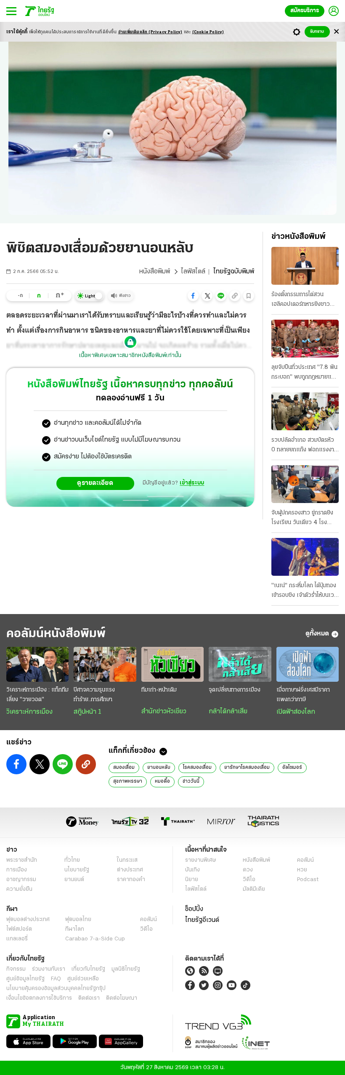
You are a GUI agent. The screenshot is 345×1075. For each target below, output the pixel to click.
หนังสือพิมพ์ (154, 271)
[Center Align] (336, 32)
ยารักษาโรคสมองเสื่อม (247, 767)
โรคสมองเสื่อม (197, 767)
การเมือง (16, 870)
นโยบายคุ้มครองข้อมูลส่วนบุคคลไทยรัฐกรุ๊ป (56, 988)
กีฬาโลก (74, 929)
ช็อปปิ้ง (194, 909)
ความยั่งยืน (19, 889)
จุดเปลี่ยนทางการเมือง (234, 690)
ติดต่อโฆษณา (121, 998)
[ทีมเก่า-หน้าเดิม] (172, 664)
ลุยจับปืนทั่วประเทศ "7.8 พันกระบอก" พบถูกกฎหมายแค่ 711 (304, 373)
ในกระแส (127, 860)
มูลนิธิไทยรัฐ (125, 969)
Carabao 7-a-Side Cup (95, 939)
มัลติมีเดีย (254, 889)
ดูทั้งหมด (317, 633)
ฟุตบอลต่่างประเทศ (28, 919)
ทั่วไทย (72, 860)
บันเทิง (192, 870)
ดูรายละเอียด (95, 483)
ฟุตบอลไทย (78, 919)
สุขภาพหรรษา (127, 781)
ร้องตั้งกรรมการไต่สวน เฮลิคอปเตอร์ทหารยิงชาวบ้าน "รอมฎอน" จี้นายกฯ (300, 300)
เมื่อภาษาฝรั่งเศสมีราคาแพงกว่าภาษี (303, 695)
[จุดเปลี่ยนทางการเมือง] (240, 664)
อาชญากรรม (21, 879)
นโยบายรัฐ (76, 870)
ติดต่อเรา (89, 998)
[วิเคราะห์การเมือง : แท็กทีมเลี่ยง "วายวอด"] (37, 664)
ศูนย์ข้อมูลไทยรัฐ (25, 979)
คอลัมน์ (305, 860)
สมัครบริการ (304, 11)
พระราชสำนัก (21, 860)
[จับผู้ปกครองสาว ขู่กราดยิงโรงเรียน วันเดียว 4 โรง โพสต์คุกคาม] (305, 484)
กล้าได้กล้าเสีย (228, 711)
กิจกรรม (16, 969)
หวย (302, 870)
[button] (193, 295)
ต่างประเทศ (130, 870)
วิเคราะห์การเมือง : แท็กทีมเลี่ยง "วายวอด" (37, 695)
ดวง (248, 870)
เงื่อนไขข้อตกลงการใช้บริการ (39, 998)
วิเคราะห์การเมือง (29, 712)
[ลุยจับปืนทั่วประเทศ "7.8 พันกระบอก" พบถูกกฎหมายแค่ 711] (305, 338)
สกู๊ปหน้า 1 (87, 712)
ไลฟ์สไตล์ (193, 271)
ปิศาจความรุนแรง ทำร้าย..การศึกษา (94, 695)
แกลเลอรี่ (17, 939)
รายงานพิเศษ (200, 860)
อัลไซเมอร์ (292, 767)
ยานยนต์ (74, 879)
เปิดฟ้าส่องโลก (295, 712)
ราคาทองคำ (131, 879)
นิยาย (191, 879)
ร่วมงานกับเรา (48, 969)
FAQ (56, 979)
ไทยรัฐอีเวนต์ (202, 920)
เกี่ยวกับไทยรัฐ (88, 969)
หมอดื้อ (162, 781)
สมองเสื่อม (124, 767)
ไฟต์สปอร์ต (19, 929)
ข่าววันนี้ (191, 781)
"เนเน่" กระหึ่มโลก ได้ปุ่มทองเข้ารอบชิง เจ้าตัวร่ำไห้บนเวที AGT (304, 591)
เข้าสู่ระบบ (192, 483)
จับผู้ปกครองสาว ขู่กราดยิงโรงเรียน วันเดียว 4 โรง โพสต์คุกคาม (302, 518)
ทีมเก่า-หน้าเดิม (159, 690)
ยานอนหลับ (158, 767)
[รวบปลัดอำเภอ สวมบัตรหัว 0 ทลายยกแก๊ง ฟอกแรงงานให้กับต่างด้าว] (305, 411)
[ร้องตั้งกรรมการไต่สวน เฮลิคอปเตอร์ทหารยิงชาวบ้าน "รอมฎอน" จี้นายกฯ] (305, 266)
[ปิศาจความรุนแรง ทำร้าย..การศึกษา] (105, 664)
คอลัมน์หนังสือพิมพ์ (56, 634)
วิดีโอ (249, 879)
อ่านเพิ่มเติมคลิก (150, 32)
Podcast (307, 879)
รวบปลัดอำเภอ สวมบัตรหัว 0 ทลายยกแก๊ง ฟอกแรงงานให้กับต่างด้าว (304, 446)
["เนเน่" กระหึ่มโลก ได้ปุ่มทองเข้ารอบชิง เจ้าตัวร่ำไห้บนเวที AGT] (305, 557)
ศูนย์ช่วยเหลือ (83, 979)
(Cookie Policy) (208, 32)
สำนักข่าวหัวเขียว (163, 711)
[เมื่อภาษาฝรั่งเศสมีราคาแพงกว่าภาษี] (307, 664)
